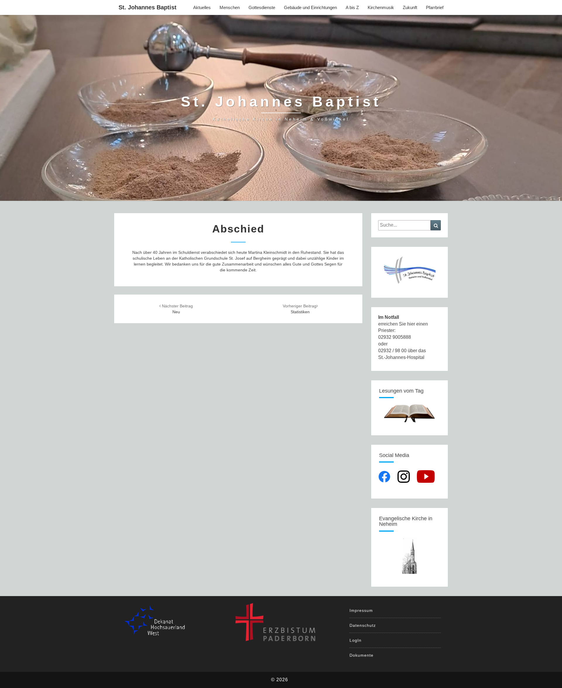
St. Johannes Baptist (148, 7)
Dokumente (361, 655)
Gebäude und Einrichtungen (310, 7)
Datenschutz (362, 625)
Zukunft (410, 7)
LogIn (355, 640)
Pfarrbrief (434, 7)
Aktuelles (202, 7)
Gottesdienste (262, 7)
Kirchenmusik (381, 7)
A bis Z (352, 7)
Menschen (230, 7)
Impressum (361, 610)
